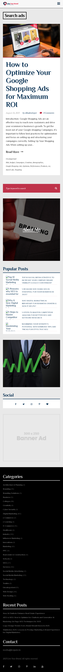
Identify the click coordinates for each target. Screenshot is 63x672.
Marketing (7, 546)
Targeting (18, 170)
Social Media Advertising (13, 571)
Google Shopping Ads (14, 166)
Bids (7, 162)
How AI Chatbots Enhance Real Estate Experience (24, 613)
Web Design (8, 592)
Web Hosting (8, 596)
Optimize (26, 166)
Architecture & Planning (13, 485)
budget (12, 162)
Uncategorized (11, 159)
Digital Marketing (10, 514)
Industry (6, 534)
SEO (5, 563)
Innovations (8, 542)
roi (49, 166)
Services (6, 567)
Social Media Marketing (12, 575)
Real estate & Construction (14, 555)
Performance (35, 166)
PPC (5, 551)
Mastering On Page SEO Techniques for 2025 (22, 621)
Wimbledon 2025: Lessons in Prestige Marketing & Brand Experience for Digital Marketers (31, 631)
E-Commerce (8, 526)
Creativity (7, 505)
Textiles (6, 583)
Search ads (10, 170)
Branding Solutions (11, 493)
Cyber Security (9, 509)
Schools (6, 559)
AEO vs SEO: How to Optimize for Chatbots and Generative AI (28, 617)
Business (6, 497)
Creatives (28, 162)
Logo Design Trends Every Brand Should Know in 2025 (26, 626)
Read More (12, 151)
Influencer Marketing (11, 538)
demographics (38, 162)
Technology (8, 579)
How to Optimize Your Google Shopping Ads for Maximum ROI (29, 84)
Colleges (6, 501)
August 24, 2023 (13, 112)
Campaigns (20, 162)
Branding (7, 489)
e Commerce (8, 518)
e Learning (7, 522)
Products (44, 166)
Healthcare (7, 530)
